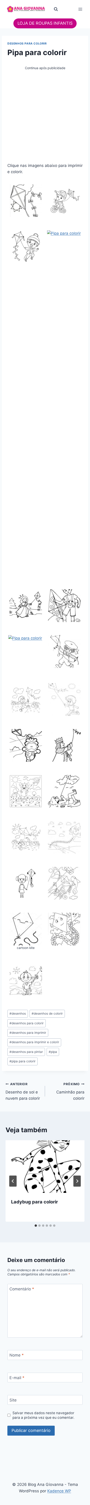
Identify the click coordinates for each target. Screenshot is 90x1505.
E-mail (16, 1377)
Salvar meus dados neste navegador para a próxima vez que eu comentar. (43, 1415)
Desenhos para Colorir (27, 43)
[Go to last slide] (13, 1181)
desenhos (17, 1013)
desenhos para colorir (26, 1023)
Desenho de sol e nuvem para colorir (23, 1091)
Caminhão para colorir (70, 1091)
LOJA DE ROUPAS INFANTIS (45, 23)
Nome (16, 1355)
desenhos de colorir (47, 1013)
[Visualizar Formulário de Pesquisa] (56, 9)
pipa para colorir (22, 1061)
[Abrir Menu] (80, 9)
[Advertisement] (45, 116)
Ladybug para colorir (34, 1202)
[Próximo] (77, 1181)
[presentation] (45, 1166)
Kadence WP (59, 1491)
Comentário (21, 1289)
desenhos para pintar (26, 1052)
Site (13, 1400)
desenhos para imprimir (27, 1032)
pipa (53, 1052)
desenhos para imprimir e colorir (34, 1042)
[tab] (36, 1225)
